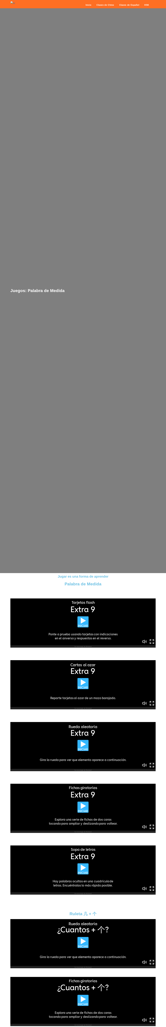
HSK (146, 5)
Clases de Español (129, 5)
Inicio (88, 5)
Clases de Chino (105, 5)
